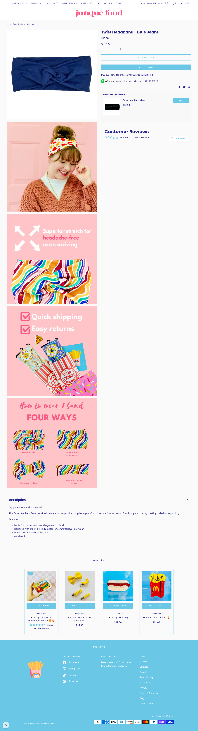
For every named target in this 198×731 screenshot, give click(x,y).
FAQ (142, 698)
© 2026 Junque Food (31, 723)
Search (143, 661)
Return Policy (146, 677)
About (143, 671)
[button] (99, 500)
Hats (55, 3)
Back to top (99, 646)
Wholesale (145, 682)
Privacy (143, 687)
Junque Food (41, 613)
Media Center (147, 703)
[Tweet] (184, 87)
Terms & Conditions (150, 693)
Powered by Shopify (48, 723)
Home (9, 24)
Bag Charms (69, 3)
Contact (144, 666)
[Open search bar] (168, 3)
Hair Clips (87, 3)
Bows (119, 3)
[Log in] (176, 3)
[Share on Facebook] (179, 87)
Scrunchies (105, 3)
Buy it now (146, 67)
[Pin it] (189, 87)
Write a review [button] (178, 138)
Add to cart (146, 57)
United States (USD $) (150, 3)
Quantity (105, 43)
